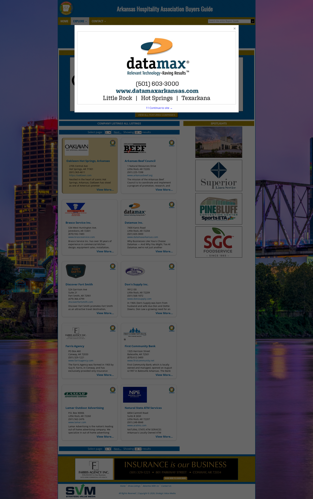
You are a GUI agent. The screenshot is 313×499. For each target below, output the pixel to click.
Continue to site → (159, 108)
